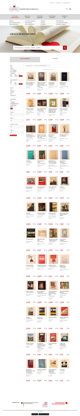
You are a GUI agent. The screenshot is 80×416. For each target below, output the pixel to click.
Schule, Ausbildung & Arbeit (14, 22)
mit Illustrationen (13, 105)
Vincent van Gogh (42, 138)
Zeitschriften (43, 24)
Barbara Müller (63, 345)
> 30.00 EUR (12, 73)
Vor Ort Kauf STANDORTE (39, 16)
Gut (11, 93)
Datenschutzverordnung (43, 414)
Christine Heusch (30, 373)
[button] (33, 93)
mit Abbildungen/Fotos (14, 103)
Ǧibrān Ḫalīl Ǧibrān (64, 241)
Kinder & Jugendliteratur (29, 24)
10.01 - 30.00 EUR (13, 71)
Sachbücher (43, 21)
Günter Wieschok (53, 373)
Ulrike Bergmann (41, 111)
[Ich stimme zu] (78, 412)
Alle (11, 67)
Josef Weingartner (64, 293)
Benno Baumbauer (31, 292)
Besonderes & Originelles (61, 24)
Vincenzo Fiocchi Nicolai (43, 293)
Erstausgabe (12, 102)
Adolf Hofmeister (64, 163)
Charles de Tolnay (42, 214)
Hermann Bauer (30, 344)
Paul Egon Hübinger (53, 163)
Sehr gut (11, 92)
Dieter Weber (41, 241)
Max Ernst (40, 370)
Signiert (11, 106)
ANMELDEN (52, 2)
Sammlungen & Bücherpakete (62, 22)
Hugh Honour (30, 318)
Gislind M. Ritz (41, 188)
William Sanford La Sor (42, 266)
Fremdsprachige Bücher (13, 24)
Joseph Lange (63, 267)
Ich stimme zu (34, 414)
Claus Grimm (63, 188)
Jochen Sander (52, 241)
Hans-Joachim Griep (42, 163)
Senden (20, 75)
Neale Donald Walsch (53, 266)
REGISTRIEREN (58, 2)
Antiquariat (43, 22)
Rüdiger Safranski (30, 109)
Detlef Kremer (30, 162)
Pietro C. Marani (30, 214)
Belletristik (11, 21)
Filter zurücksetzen (13, 135)
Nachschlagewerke (28, 22)
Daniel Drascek (52, 296)
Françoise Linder (52, 214)
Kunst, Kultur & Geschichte (30, 21)
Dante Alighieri (41, 348)
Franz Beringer (30, 137)
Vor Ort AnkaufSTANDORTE (52, 16)
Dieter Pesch (63, 318)
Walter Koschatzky (53, 137)
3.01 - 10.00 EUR (13, 70)
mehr (11, 108)
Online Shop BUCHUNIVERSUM (15, 16)
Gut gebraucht (12, 95)
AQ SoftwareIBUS (64, 16)
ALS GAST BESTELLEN (66, 2)
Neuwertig (12, 90)
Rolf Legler (63, 370)
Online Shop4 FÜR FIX (27, 16)
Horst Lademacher (31, 266)
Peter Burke (41, 87)
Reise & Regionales (60, 21)
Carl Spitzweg (52, 188)
